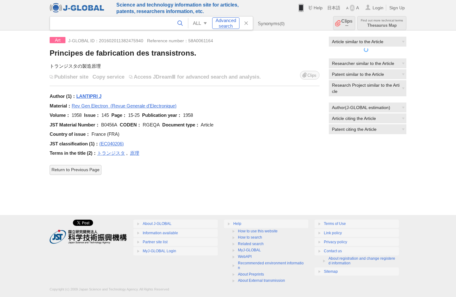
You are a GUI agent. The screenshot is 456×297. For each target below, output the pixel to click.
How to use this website (258, 231)
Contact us (333, 251)
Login (378, 7)
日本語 (333, 7)
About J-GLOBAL (157, 224)
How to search (250, 237)
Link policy (333, 233)
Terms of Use (335, 224)
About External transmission (261, 280)
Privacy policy (335, 242)
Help (318, 7)
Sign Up (397, 7)
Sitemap (331, 271)
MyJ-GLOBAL (249, 250)
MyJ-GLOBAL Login (159, 251)
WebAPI (245, 256)
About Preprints (251, 274)
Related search (251, 244)
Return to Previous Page (75, 169)
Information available (160, 233)
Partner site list (155, 242)
